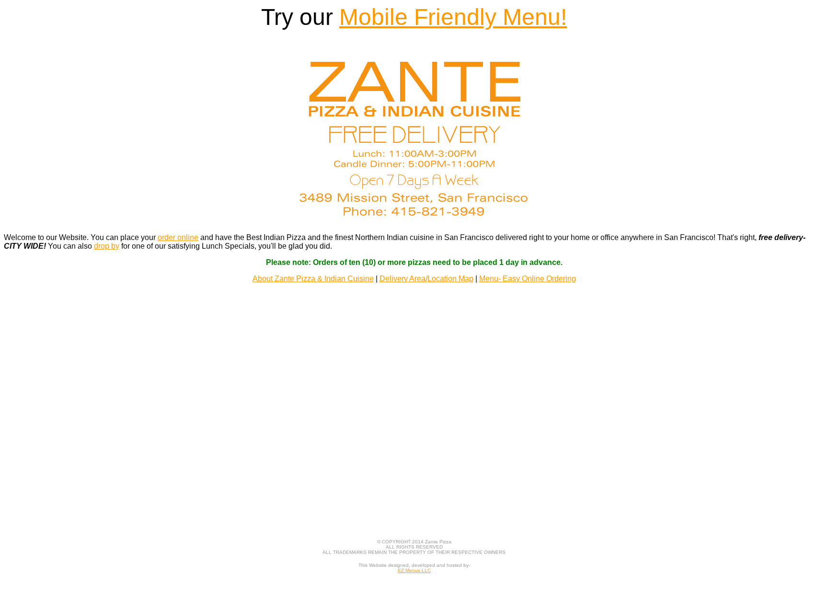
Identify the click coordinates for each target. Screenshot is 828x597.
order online (178, 237)
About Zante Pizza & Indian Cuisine (313, 279)
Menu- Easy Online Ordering (527, 279)
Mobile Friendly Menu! (453, 17)
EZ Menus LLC (414, 570)
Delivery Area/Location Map (426, 279)
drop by (106, 246)
